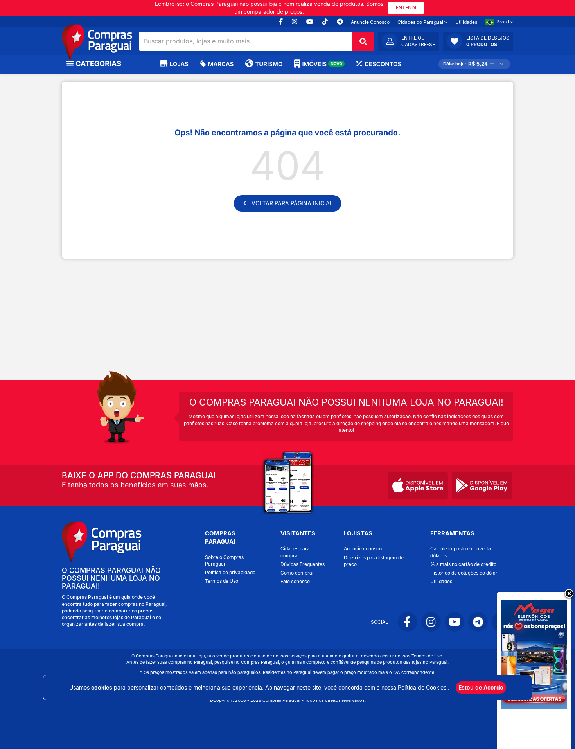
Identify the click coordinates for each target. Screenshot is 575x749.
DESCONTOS (383, 64)
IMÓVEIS (322, 64)
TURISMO (268, 64)
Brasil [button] (503, 22)
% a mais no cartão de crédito (463, 564)
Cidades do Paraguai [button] (420, 22)
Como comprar (297, 573)
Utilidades (466, 22)
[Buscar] (363, 41)
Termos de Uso (221, 581)
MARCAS (221, 64)
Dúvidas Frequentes (302, 564)
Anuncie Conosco (370, 22)
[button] (478, 41)
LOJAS (179, 64)
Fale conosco (295, 581)
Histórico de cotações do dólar (464, 573)
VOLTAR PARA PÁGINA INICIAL (292, 203)
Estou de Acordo (480, 687)
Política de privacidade (230, 572)
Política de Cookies (423, 687)
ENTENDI (406, 8)
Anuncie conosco (363, 548)
